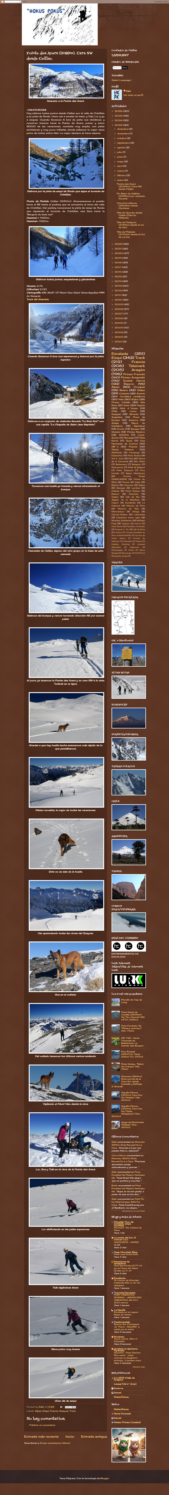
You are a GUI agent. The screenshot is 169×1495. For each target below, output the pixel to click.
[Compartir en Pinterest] (75, 1407)
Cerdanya (134, 452)
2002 (119, 337)
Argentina (117, 417)
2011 (118, 295)
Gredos (116, 432)
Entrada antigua (94, 1436)
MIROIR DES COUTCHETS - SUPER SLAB (126, 1242)
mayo (120, 161)
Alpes (38, 1411)
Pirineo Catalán (121, 402)
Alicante (133, 414)
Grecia (139, 541)
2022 (119, 244)
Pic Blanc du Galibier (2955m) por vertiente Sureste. (131, 196)
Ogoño (141, 405)
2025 (119, 115)
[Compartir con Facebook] (73, 1407)
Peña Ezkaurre (125, 470)
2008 (119, 309)
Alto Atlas (139, 461)
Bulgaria (136, 464)
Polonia (133, 446)
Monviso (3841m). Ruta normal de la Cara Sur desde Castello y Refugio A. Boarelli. (127, 1081)
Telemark (137, 366)
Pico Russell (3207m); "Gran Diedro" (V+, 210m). (132, 1054)
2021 (118, 248)
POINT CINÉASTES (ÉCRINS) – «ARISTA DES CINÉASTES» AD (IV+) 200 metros (127, 1299)
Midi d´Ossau (129, 408)
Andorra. (119, 1388)
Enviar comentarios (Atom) (55, 1443)
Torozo (126, 482)
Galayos (126, 524)
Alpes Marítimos (135, 473)
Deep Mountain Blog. (126, 1252)
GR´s (115, 446)
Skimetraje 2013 (129, 553)
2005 (119, 323)
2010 (119, 299)
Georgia (120, 488)
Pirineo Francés (134, 374)
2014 (118, 281)
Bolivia (115, 485)
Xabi (128, 91)
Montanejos (117, 550)
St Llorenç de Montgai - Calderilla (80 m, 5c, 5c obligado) (127, 1283)
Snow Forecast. (122, 1413)
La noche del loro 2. (125, 1237)
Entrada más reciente (41, 1436)
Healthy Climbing (121, 544)
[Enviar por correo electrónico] (66, 1407)
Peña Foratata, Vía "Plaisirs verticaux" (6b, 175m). (131, 1028)
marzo (121, 170)
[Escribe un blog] (68, 1407)
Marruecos (117, 467)
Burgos (135, 429)
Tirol (143, 553)
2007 (119, 313)
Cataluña (124, 393)
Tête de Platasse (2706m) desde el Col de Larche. (131, 234)
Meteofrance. (121, 1397)
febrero (121, 175)
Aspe (137, 482)
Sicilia (131, 550)
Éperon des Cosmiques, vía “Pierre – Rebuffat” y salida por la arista (127, 1326)
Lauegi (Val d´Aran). (125, 1384)
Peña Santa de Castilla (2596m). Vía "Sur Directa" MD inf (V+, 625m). (133, 1016)
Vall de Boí (132, 497)
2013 (118, 285)
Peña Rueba (134, 455)
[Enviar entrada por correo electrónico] (61, 1407)
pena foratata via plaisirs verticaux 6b (128, 1175)
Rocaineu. (119, 1336)
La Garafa (119, 1310)
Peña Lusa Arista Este (126, 1254)
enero (120, 180)
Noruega (129, 437)
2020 (119, 253)
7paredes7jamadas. (125, 1292)
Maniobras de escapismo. (122, 1262)
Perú (131, 458)
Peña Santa (117, 526)
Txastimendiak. (122, 1322)
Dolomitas (117, 455)
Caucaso (128, 485)
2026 (119, 111)
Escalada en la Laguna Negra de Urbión (126, 1313)
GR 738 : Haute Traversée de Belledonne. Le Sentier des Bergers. (132, 1042)
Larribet (136, 488)
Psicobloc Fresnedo (135, 526)
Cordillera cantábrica (132, 396)
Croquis (139, 386)
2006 (119, 318)
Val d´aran (117, 458)
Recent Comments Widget (136, 1211)
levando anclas (121, 556)
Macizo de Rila (128, 509)
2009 (119, 304)
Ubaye (135, 511)
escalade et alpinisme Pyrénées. (126, 1349)
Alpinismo (139, 426)
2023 (119, 125)
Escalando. (120, 1278)
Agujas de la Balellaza (125, 500)
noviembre (123, 133)
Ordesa (115, 491)
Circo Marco (119, 1155)
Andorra (133, 420)
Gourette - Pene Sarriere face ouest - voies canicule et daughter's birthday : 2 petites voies (127, 1356)
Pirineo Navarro (136, 432)
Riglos (134, 399)
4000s (124, 435)
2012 (118, 290)
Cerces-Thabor (119, 514)
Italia (121, 399)
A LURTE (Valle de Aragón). (124, 1379)
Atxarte (141, 393)
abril (120, 166)
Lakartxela (139, 514)
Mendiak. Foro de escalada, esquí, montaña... (123, 1224)
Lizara (133, 411)
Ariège (115, 423)
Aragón (138, 370)
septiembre (123, 143)
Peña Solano (133, 491)
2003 (119, 332)
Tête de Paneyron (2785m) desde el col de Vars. (130, 225)
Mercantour (118, 511)
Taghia (115, 497)
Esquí (46, 1411)
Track (73, 1411)
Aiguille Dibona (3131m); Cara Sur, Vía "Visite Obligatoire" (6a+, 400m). (127, 1111)
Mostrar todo (139, 1367)
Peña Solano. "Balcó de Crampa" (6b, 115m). (132, 1066)
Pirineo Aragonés (133, 377)
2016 (118, 272)
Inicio (70, 1436)
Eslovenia (127, 541)
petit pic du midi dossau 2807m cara (128, 1202)
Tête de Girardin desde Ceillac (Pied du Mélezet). (129, 215)
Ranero (115, 494)
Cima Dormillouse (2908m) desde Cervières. (127, 205)
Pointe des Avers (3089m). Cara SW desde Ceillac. (129, 186)
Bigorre (129, 383)
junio (120, 156)
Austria (118, 532)
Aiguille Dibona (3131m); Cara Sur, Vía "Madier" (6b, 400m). (132, 1096)
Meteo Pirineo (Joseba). (127, 1422)
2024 (119, 120)
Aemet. (118, 1392)
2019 (118, 258)
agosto (121, 147)
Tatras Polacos (123, 449)
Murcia (138, 524)
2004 (119, 327)
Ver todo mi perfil (133, 95)
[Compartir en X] (70, 1407)
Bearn (124, 390)
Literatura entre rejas (128, 517)
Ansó (126, 405)
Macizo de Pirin (135, 506)
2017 (118, 267)
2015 (118, 276)
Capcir (115, 503)
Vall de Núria (139, 529)
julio (120, 152)
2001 (119, 341)
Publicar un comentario (42, 1425)
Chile (114, 411)
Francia (54, 1411)
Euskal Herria (134, 380)
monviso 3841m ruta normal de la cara (128, 1145)
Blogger (104, 1478)
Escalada (120, 354)
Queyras (64, 1411)
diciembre (123, 129)
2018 (118, 262)
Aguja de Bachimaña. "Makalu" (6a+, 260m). (132, 1124)
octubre (122, 138)
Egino (142, 485)
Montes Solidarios (122, 520)
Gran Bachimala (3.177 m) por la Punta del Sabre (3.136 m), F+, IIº (128, 1268)
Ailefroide (117, 452)
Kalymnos (134, 547)
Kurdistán (130, 503)
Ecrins (120, 429)
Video (141, 390)
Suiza (129, 440)
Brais (114, 1185)
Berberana (121, 464)
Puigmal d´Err (122, 529)
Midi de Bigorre (136, 467)
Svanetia (133, 494)
